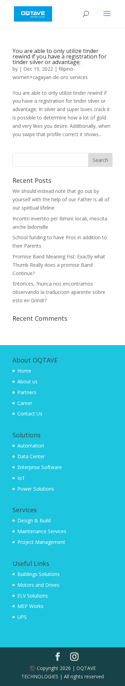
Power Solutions (35, 488)
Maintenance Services (41, 531)
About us (27, 381)
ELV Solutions (32, 595)
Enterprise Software (39, 467)
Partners (26, 392)
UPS (22, 617)
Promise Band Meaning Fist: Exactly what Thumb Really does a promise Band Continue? (58, 264)
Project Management (41, 542)
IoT (21, 478)
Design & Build (34, 520)
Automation (30, 445)
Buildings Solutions (38, 574)
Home (24, 370)
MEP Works (30, 606)
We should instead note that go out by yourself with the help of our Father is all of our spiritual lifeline (60, 199)
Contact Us (29, 413)
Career (24, 403)
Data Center (31, 456)
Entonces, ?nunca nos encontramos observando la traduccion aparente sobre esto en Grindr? (58, 292)
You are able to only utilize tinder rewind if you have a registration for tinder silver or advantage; (59, 56)
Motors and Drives (38, 585)
